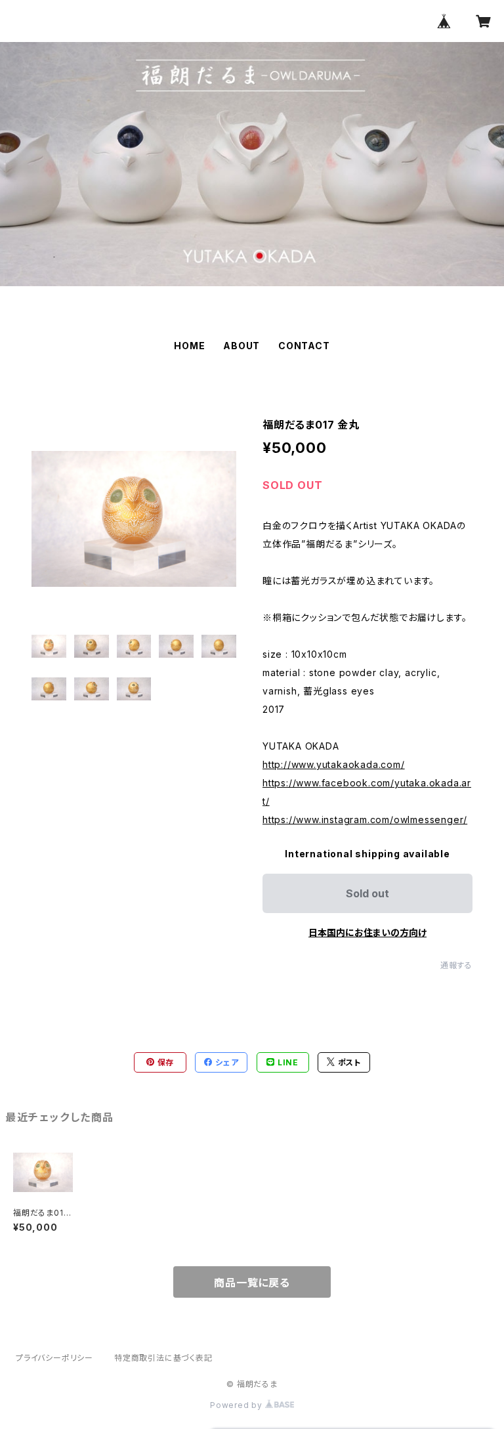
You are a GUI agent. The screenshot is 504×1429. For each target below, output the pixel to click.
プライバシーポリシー (54, 1358)
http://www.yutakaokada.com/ (333, 764)
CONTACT (304, 345)
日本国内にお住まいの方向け (367, 932)
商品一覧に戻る (252, 1282)
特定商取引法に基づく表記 (163, 1358)
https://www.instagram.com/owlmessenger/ (364, 819)
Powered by (237, 1405)
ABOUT (241, 345)
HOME (189, 345)
